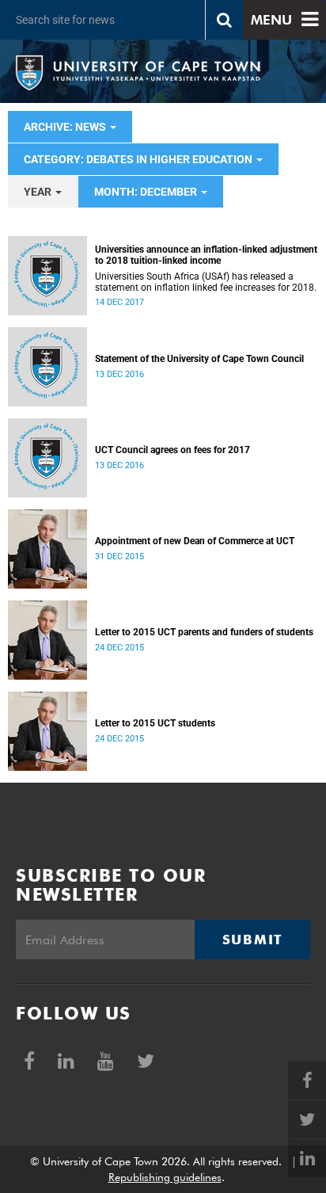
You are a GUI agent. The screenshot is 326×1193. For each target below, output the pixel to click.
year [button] (39, 191)
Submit (252, 939)
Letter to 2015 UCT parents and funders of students (204, 632)
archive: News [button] (66, 126)
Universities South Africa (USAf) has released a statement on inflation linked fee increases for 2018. (206, 282)
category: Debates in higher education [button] (139, 159)
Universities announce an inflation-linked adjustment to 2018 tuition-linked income (206, 255)
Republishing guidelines (165, 1177)
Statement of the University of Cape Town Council (199, 358)
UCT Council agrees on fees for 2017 (172, 449)
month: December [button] (146, 191)
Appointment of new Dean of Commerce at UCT (194, 541)
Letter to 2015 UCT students (155, 723)
